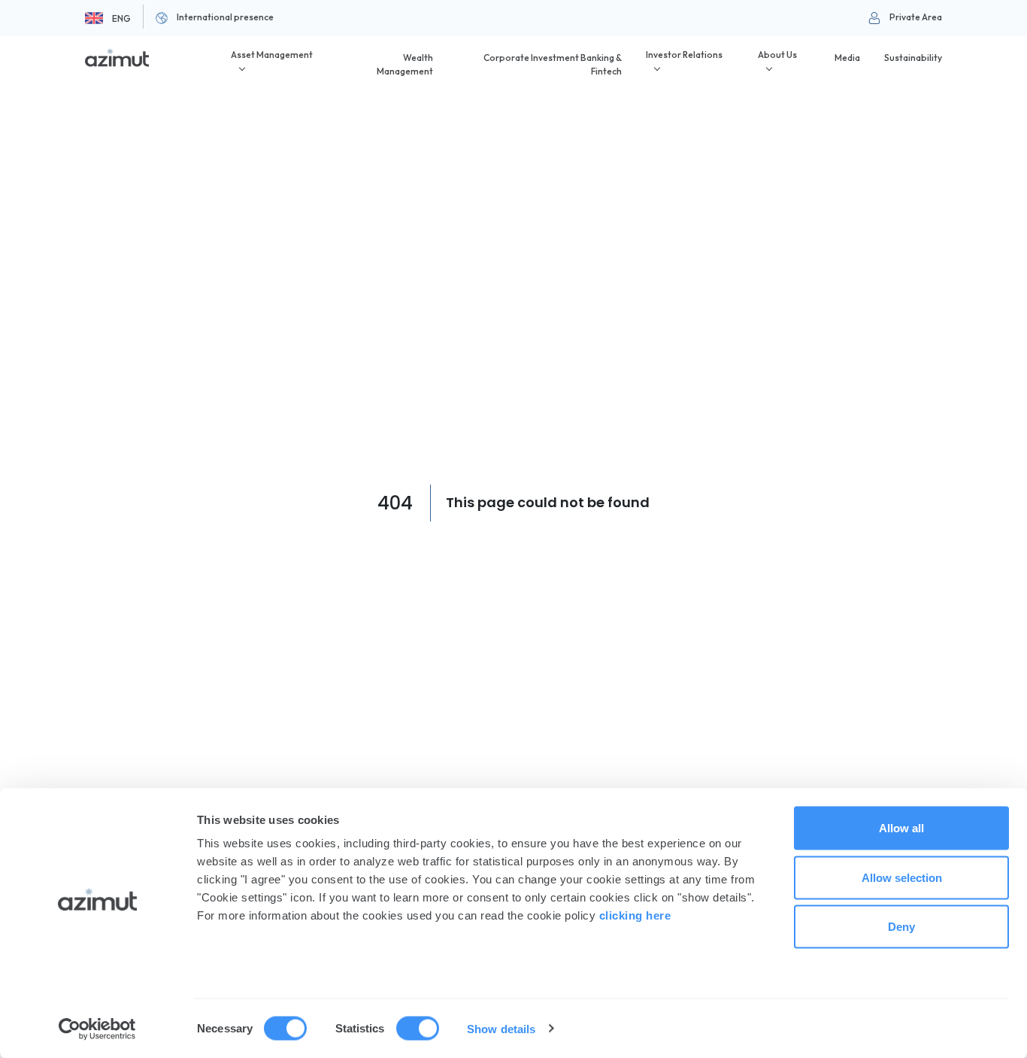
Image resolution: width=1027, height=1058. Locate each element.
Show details (501, 1028)
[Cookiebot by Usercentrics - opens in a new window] (97, 1028)
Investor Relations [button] (684, 54)
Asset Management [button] (272, 54)
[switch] (417, 1028)
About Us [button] (777, 54)
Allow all (901, 828)
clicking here (635, 915)
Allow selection (902, 877)
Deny (901, 926)
